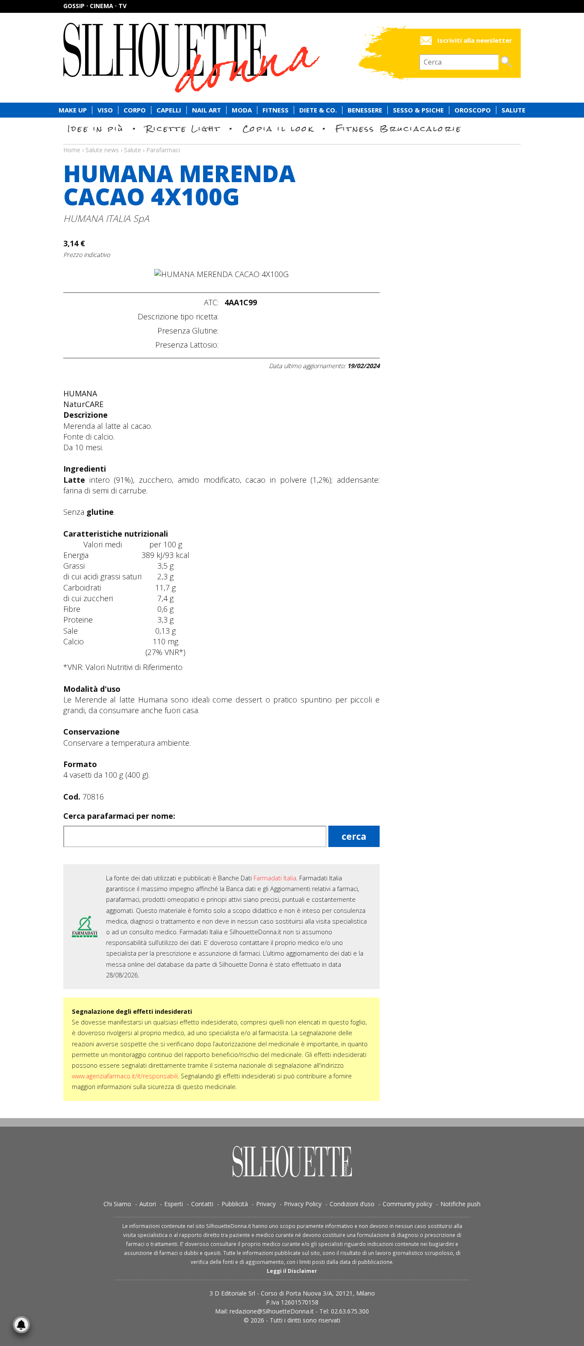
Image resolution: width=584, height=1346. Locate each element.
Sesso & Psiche (418, 110)
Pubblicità (234, 1204)
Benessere (365, 110)
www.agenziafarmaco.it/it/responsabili (125, 1076)
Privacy (266, 1204)
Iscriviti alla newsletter (474, 40)
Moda (242, 110)
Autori (147, 1204)
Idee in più (96, 128)
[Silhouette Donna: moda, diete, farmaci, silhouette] (227, 57)
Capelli (168, 110)
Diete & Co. (318, 110)
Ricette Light (183, 128)
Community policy (407, 1204)
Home (71, 150)
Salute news (292, 142)
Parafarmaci (163, 150)
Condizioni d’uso (352, 1204)
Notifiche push (460, 1204)
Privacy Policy (302, 1204)
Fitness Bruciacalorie (399, 128)
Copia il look (278, 128)
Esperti (173, 1204)
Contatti (202, 1204)
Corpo (135, 110)
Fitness (276, 110)
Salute (513, 110)
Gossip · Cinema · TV (95, 6)
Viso (105, 110)
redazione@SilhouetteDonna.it (272, 1311)
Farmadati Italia (275, 878)
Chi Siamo (117, 1204)
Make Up (73, 110)
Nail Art (206, 110)
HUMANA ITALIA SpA (106, 218)
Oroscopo (472, 110)
